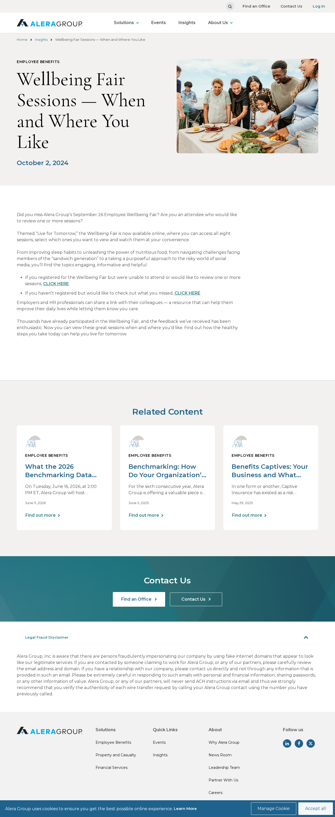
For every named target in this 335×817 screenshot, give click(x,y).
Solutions (124, 22)
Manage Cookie (274, 808)
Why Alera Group (224, 742)
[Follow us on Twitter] (310, 743)
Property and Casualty (116, 755)
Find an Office (256, 6)
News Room (220, 755)
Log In (319, 6)
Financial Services (111, 767)
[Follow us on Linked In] (287, 743)
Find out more (40, 515)
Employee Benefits (113, 742)
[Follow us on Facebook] (299, 743)
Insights (187, 22)
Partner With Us (223, 780)
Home (22, 39)
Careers (215, 792)
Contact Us (291, 6)
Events (158, 22)
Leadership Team (224, 767)
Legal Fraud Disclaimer (47, 637)
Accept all (315, 808)
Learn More (185, 808)
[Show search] (230, 6)
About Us (218, 22)
